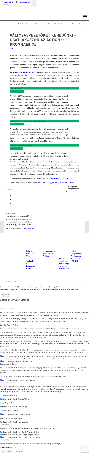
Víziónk (29, 256)
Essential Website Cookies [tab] (9, 325)
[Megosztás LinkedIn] (13, 199)
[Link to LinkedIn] (78, 281)
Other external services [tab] (8, 383)
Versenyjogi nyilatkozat (64, 264)
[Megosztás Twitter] (13, 195)
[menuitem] (78, 15)
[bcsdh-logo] (19, 15)
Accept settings (6, 451)
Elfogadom (5, 294)
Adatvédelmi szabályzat (64, 259)
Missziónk (30, 253)
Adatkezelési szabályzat (8, 447)
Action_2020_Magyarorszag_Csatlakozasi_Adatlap (56, 182)
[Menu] (84, 15)
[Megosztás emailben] (13, 203)
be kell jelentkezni (29, 228)
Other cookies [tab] (4, 424)
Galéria (46, 256)
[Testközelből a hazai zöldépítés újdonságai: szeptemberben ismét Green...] (2, 227)
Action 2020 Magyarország (23, 72)
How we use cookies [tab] (7, 309)
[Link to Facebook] (74, 281)
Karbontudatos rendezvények (49, 252)
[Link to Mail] (81, 281)
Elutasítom (18, 451)
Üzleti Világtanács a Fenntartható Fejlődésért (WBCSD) (76, 256)
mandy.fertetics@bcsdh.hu (58, 178)
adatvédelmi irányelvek (50, 289)
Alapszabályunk (33, 258)
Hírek (12, 48)
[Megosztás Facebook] (69, 191)
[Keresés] (78, 15)
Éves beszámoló (30, 264)
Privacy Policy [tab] (5, 440)
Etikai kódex (64, 268)
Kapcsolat (30, 268)
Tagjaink (29, 261)
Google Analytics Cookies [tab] (8, 364)
